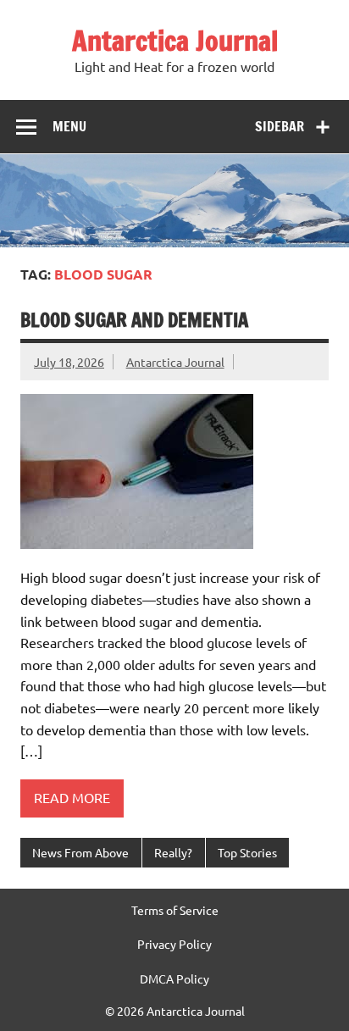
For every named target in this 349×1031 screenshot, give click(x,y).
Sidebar (279, 126)
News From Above (80, 852)
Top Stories (247, 852)
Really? (173, 852)
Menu (69, 126)
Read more (72, 797)
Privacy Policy (174, 944)
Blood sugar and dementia (134, 320)
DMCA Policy (174, 978)
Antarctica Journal (175, 40)
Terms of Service (175, 910)
